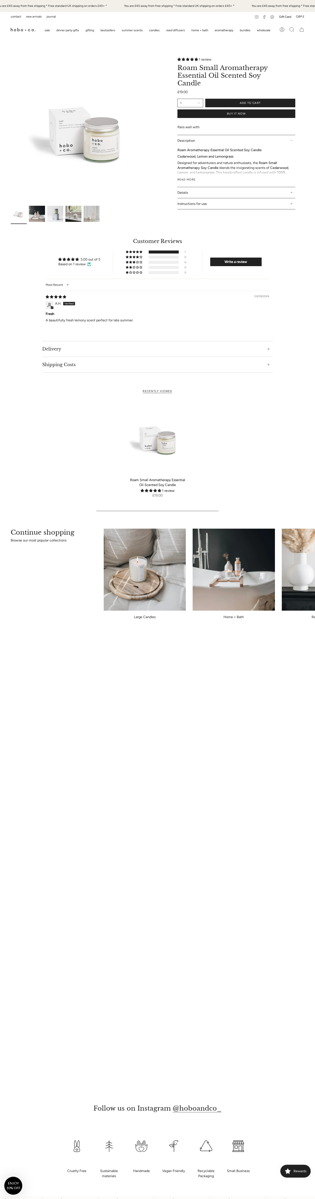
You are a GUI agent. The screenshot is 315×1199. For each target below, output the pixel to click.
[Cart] (302, 29)
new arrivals (34, 16)
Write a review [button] (236, 262)
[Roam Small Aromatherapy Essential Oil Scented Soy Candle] (157, 438)
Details (182, 193)
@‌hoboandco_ (197, 1108)
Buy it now (236, 113)
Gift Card (285, 17)
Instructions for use (192, 204)
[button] (89, 29)
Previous (10, 130)
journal (51, 16)
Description (186, 141)
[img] (56, 297)
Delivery (51, 349)
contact (16, 16)
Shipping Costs (59, 364)
